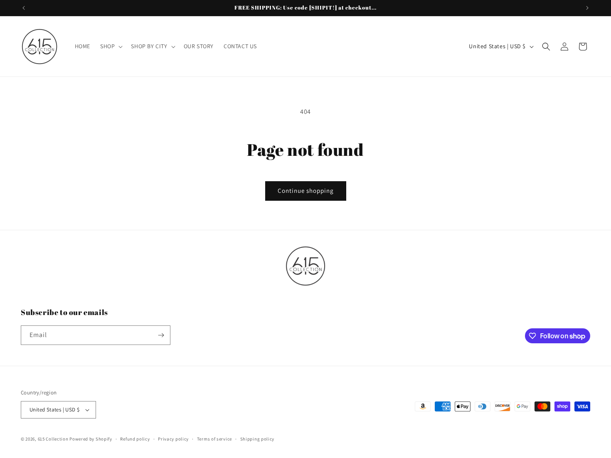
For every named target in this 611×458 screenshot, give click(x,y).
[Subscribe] (161, 335)
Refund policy (135, 439)
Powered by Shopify (90, 439)
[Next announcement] (587, 8)
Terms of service (214, 439)
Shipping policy (257, 439)
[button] (110, 46)
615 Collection (53, 439)
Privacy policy (173, 439)
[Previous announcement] (24, 8)
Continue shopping (306, 191)
